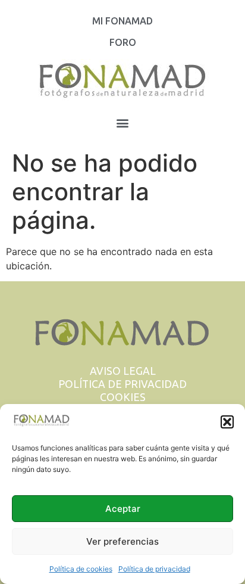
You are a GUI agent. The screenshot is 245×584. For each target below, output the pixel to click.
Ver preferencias (122, 541)
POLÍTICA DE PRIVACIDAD (122, 384)
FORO (122, 42)
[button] (227, 422)
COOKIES (123, 397)
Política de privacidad (154, 568)
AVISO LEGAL (123, 371)
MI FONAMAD (122, 20)
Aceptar (122, 508)
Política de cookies (80, 568)
